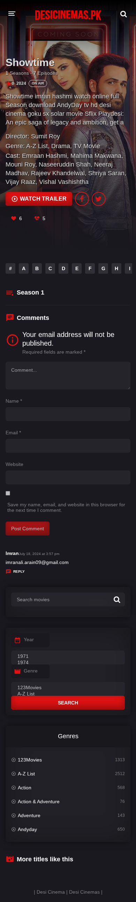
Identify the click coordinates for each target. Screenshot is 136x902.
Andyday (27, 829)
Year (29, 639)
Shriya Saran (106, 173)
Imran (12, 553)
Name (14, 401)
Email (13, 432)
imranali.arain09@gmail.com (37, 562)
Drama (60, 146)
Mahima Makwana (95, 155)
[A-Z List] (68, 694)
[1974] (68, 663)
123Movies (30, 760)
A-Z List (37, 146)
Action (24, 787)
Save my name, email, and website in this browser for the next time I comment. (66, 507)
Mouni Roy (20, 164)
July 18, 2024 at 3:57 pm (39, 554)
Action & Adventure (39, 801)
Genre (31, 671)
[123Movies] (68, 688)
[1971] (68, 656)
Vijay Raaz (21, 181)
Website (14, 464)
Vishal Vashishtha (64, 181)
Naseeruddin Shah (65, 164)
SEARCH (68, 703)
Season (30, 292)
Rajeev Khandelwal (58, 173)
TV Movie (87, 146)
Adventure (29, 815)
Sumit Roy (45, 136)
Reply (19, 571)
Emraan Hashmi (44, 155)
